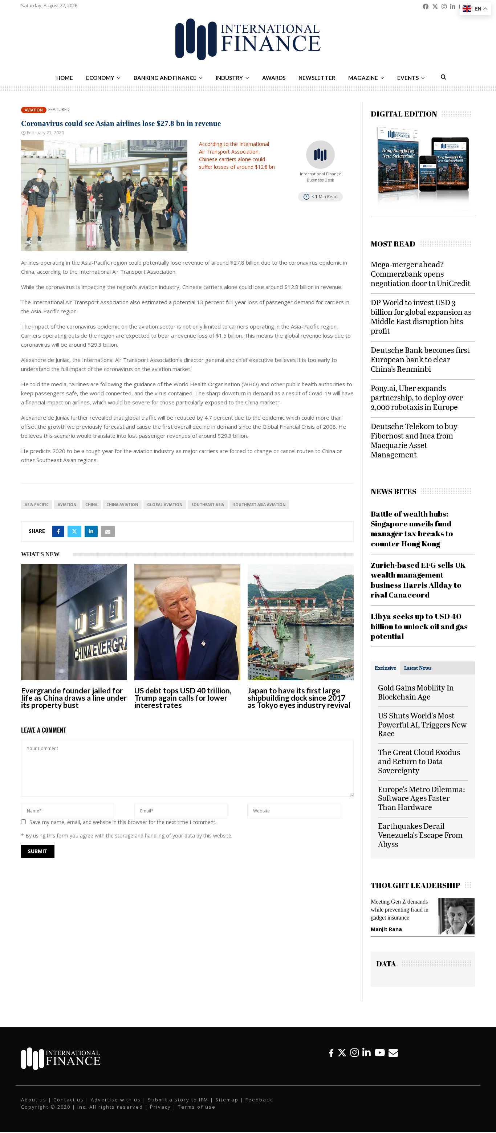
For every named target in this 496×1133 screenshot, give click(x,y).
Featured (59, 110)
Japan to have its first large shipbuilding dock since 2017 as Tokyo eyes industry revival (299, 697)
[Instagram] (354, 1058)
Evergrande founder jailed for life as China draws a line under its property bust (74, 697)
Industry (229, 77)
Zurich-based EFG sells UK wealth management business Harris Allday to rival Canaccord (418, 580)
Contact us (68, 1105)
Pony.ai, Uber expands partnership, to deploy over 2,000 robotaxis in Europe (417, 397)
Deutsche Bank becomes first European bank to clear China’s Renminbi (420, 359)
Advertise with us (116, 1105)
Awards (273, 77)
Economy (100, 77)
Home (64, 77)
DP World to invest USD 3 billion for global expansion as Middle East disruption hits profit (421, 316)
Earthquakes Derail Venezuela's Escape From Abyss (420, 834)
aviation (67, 504)
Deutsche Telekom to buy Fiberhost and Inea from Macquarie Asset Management (414, 440)
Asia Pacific (37, 504)
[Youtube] (379, 1058)
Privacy (160, 1112)
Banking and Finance (165, 77)
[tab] (385, 667)
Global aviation (164, 504)
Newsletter (316, 77)
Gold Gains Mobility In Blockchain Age (416, 692)
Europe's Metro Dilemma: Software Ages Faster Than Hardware (421, 798)
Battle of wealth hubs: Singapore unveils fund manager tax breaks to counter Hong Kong (412, 529)
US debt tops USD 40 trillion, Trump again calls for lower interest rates (182, 697)
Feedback (259, 1105)
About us (33, 1105)
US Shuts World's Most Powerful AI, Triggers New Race (422, 724)
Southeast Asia (207, 504)
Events (408, 77)
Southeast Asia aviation (259, 504)
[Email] (393, 1058)
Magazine (363, 77)
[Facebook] (331, 1058)
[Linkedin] (366, 1058)
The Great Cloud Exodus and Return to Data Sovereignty (419, 761)
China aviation (122, 504)
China (91, 504)
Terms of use (197, 1112)
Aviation (34, 110)
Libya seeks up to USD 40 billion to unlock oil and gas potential (419, 626)
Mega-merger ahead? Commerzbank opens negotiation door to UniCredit (421, 273)
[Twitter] (342, 1058)
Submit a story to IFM (178, 1105)
